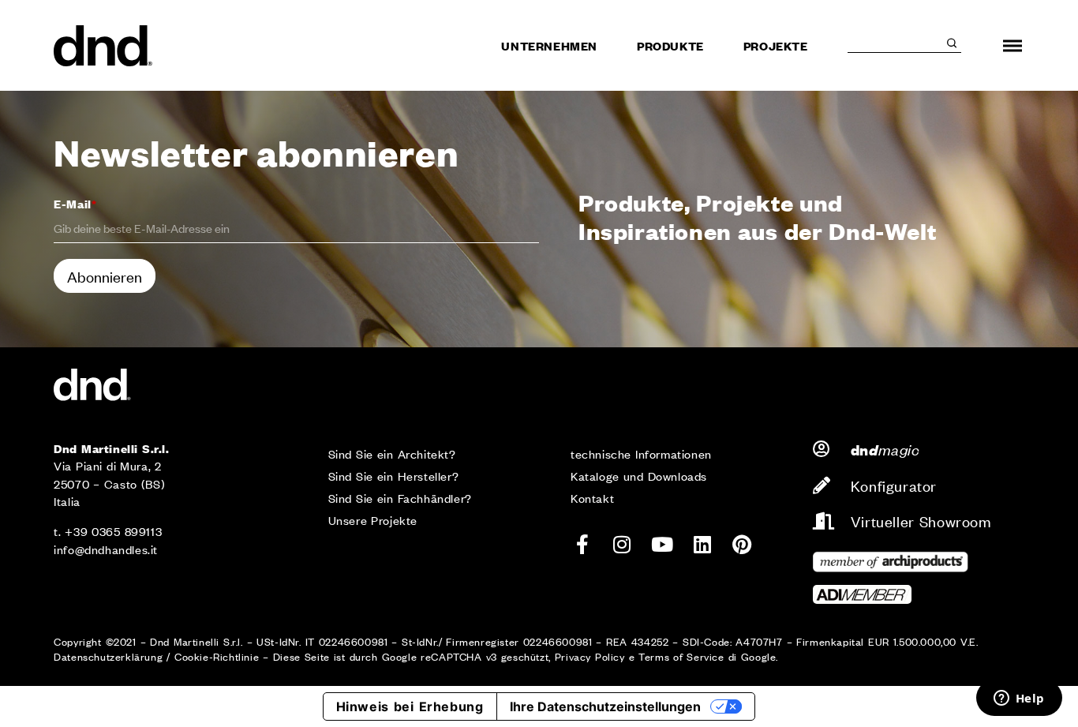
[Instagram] (622, 544)
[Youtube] (662, 544)
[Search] (951, 43)
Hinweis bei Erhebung (410, 706)
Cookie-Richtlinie (216, 656)
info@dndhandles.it (106, 549)
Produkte (670, 45)
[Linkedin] (702, 544)
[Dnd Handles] (104, 45)
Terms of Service (681, 656)
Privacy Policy (590, 656)
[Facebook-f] (582, 544)
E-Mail (75, 203)
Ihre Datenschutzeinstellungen (605, 706)
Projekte (775, 45)
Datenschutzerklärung (108, 656)
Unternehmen (549, 45)
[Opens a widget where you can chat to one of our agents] (1018, 699)
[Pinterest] (742, 544)
